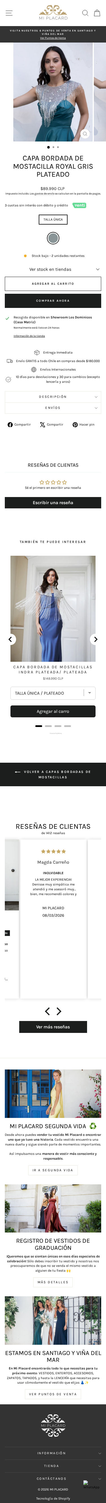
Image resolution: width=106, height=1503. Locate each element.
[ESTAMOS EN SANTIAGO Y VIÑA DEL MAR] (53, 1320)
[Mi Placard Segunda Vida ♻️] (53, 1093)
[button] (49, 1011)
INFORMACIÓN (51, 1453)
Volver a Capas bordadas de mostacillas (57, 774)
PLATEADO (53, 238)
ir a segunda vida (53, 1170)
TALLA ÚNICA (53, 219)
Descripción (53, 397)
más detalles (53, 1282)
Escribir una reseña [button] (53, 502)
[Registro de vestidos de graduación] (53, 1208)
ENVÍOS (52, 408)
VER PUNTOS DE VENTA (53, 1394)
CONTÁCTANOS (51, 1479)
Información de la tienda (29, 335)
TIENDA (51, 1466)
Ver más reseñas (53, 1027)
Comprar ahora (53, 301)
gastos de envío (44, 193)
